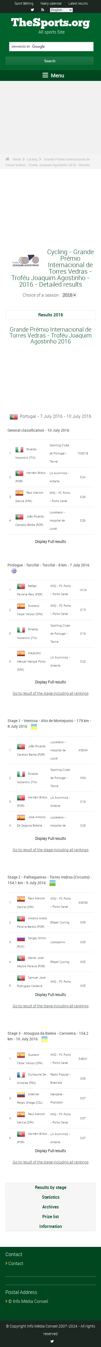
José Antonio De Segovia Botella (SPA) (31, 825)
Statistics (51, 1197)
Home (17, 159)
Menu (57, 75)
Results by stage (50, 1187)
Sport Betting (24, 3)
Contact (15, 1263)
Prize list (50, 1217)
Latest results (78, 3)
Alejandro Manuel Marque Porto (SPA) (31, 661)
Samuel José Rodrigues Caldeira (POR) (31, 985)
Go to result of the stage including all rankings (51, 693)
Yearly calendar (51, 3)
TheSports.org (50, 23)
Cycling (32, 159)
